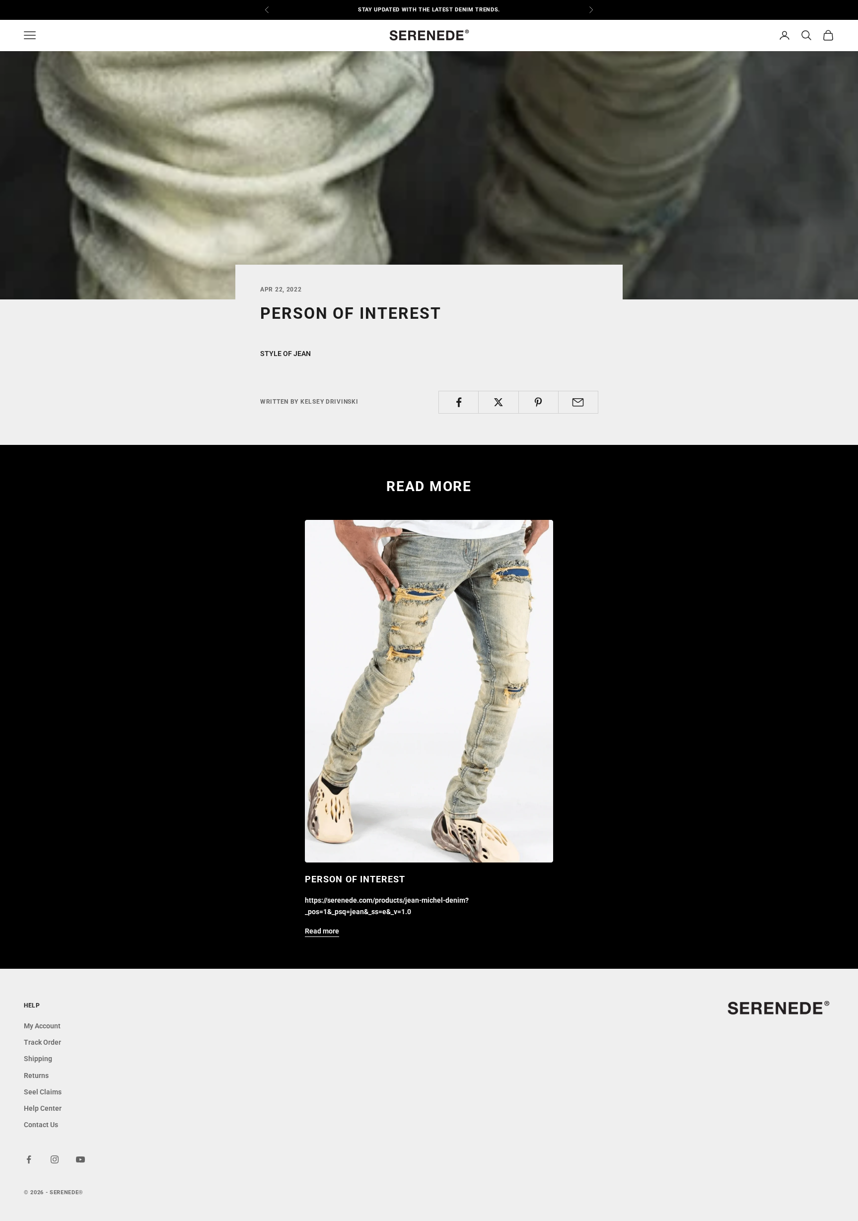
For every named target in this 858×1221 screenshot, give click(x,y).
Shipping (38, 1059)
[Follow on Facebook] (29, 1159)
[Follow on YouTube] (80, 1159)
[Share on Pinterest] (538, 402)
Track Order (42, 1042)
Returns (36, 1075)
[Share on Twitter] (498, 402)
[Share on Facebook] (458, 402)
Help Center (43, 1108)
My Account (42, 1026)
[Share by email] (578, 402)
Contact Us (41, 1125)
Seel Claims (43, 1092)
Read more (322, 931)
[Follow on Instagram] (55, 1159)
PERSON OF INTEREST (355, 879)
